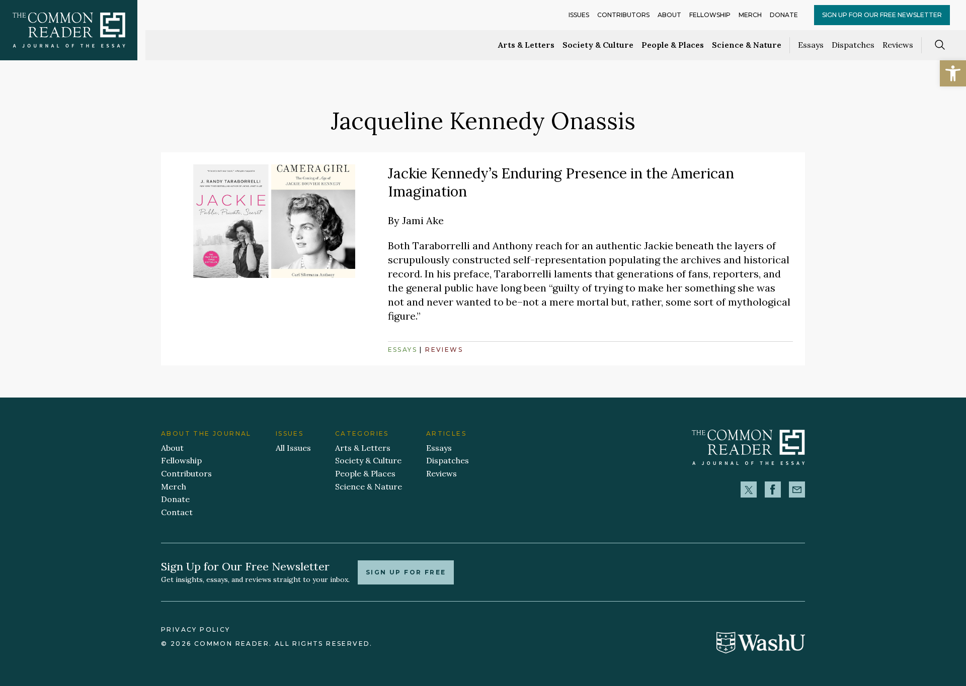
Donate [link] (784, 15)
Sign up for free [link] (406, 572)
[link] (953, 73)
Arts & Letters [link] (526, 45)
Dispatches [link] (853, 45)
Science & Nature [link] (746, 45)
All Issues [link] (293, 448)
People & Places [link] (672, 45)
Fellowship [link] (710, 15)
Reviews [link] (897, 45)
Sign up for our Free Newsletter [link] (882, 15)
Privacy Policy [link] (195, 629)
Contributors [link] (623, 15)
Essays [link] (811, 45)
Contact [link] (177, 512)
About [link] (669, 15)
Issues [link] (579, 15)
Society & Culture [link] (597, 45)
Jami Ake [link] (423, 220)
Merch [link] (750, 15)
